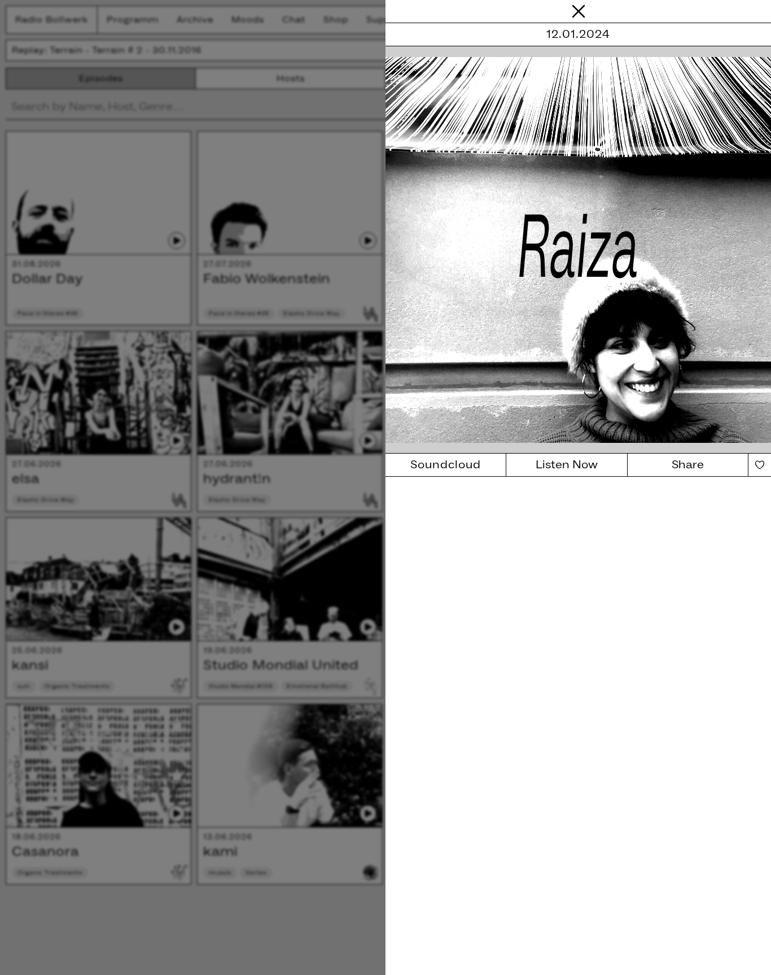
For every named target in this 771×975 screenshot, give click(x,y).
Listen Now (567, 465)
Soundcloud (445, 465)
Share (688, 465)
